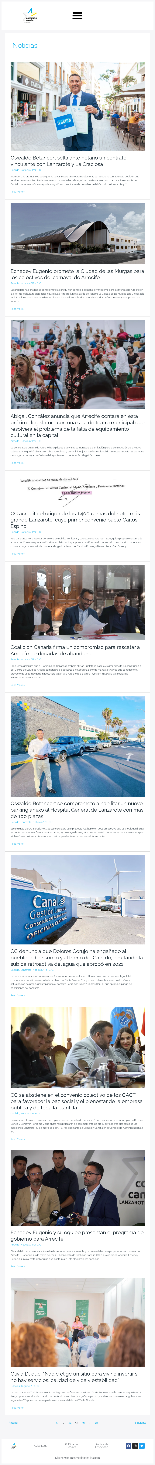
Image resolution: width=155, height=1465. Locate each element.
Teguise (25, 1386)
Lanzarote (26, 822)
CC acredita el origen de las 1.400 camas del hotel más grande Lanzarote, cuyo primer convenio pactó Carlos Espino (75, 519)
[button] (77, 16)
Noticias (24, 170)
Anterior (11, 1422)
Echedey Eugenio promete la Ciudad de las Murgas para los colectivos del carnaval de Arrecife (77, 274)
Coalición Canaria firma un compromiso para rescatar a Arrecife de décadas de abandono (75, 650)
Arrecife (15, 283)
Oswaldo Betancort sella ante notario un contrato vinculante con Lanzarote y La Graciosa (68, 161)
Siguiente (142, 1422)
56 (83, 1422)
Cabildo (15, 170)
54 (69, 1422)
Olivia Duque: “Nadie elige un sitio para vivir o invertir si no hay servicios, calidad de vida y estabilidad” (75, 1377)
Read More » (18, 191)
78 (96, 1422)
